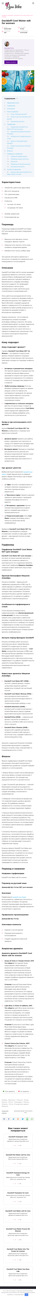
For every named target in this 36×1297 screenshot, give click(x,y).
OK (26, 1294)
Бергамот (12, 1100)
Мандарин (18, 1102)
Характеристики (13, 103)
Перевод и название (14, 154)
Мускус (26, 1102)
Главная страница (7, 15)
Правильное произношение (20, 164)
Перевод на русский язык (20, 159)
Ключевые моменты (18, 166)
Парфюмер (11, 124)
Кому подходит (12, 111)
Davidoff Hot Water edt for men (18, 1155)
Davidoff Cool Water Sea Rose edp (18, 1270)
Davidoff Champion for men (18, 1193)
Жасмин (20, 1100)
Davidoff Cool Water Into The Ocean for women (18, 1250)
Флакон (10, 151)
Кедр (26, 1100)
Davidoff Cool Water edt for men (18, 1211)
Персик (5, 1104)
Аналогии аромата (14, 169)
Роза (11, 1104)
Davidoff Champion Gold (18, 1137)
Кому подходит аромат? (19, 114)
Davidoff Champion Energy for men (18, 1174)
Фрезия (5, 1106)
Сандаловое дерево (22, 1104)
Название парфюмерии (19, 156)
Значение (14, 161)
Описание (11, 109)
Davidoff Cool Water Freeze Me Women (18, 1230)
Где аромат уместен (17, 121)
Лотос (11, 1102)
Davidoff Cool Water (19, 897)
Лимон (5, 1102)
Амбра (5, 1100)
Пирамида (11, 106)
